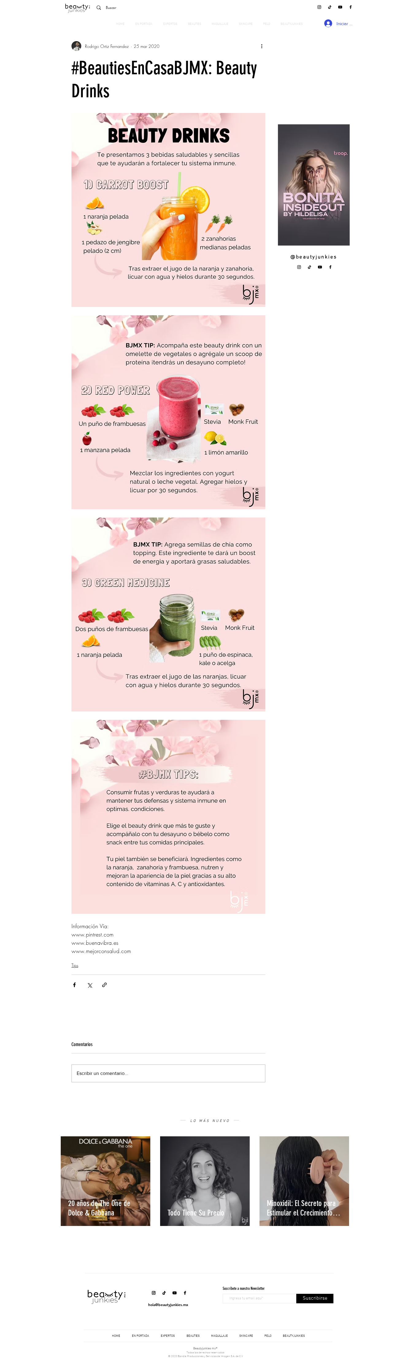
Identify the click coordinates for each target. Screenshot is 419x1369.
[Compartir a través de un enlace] (104, 985)
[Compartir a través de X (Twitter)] (89, 985)
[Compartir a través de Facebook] (74, 985)
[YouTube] (340, 7)
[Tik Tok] (329, 7)
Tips (74, 965)
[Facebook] (350, 7)
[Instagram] (319, 7)
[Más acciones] (261, 46)
